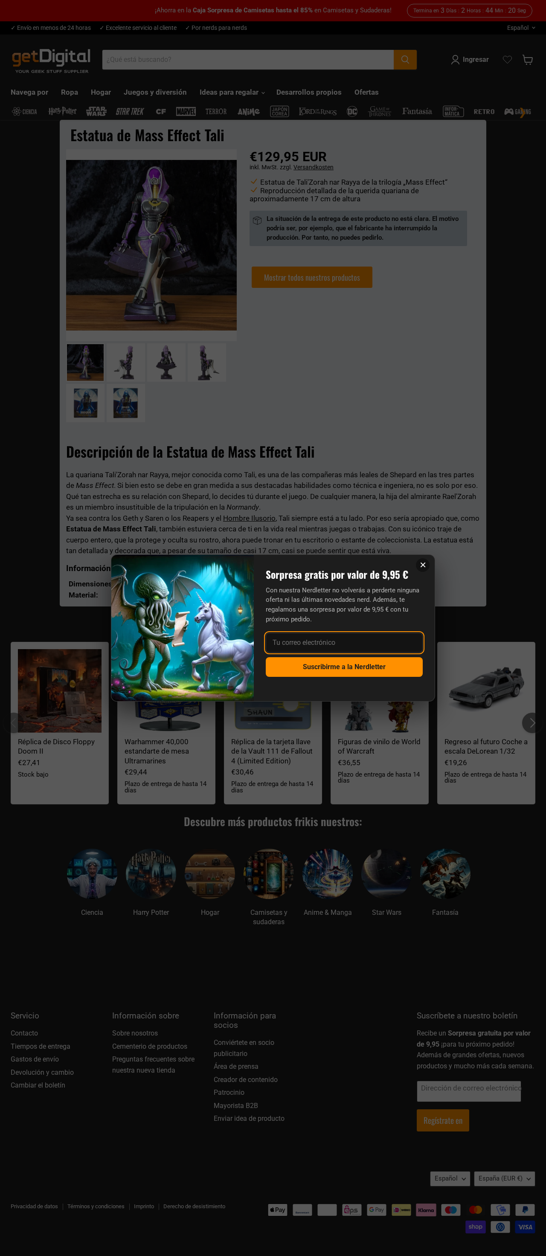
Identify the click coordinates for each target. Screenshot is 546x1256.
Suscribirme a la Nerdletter (344, 667)
